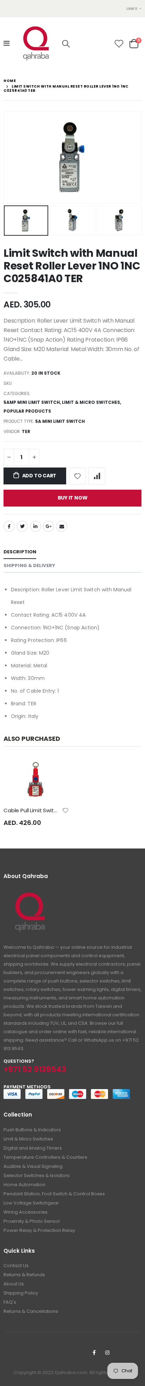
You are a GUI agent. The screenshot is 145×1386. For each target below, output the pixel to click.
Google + (48, 526)
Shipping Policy (21, 1293)
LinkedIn (35, 526)
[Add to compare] (96, 476)
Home (10, 80)
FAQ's (10, 1302)
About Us (14, 1283)
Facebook (9, 526)
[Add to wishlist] (77, 476)
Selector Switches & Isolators (37, 1175)
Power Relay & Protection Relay (39, 1230)
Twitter (22, 526)
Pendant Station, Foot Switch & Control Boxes (54, 1193)
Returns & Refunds (24, 1274)
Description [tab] (20, 551)
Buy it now (73, 497)
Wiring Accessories (26, 1212)
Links (131, 8)
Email (61, 526)
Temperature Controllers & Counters (45, 1157)
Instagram (107, 1352)
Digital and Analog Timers (33, 1148)
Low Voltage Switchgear (31, 1203)
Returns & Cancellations (31, 1311)
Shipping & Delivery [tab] (29, 565)
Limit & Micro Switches (91, 402)
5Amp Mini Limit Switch (32, 402)
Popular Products (27, 411)
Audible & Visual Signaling (33, 1166)
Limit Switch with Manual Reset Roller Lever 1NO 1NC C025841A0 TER (72, 266)
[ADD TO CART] (57, 769)
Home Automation (24, 1184)
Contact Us (16, 1265)
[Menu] (7, 43)
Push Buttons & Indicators (32, 1129)
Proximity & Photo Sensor (32, 1221)
